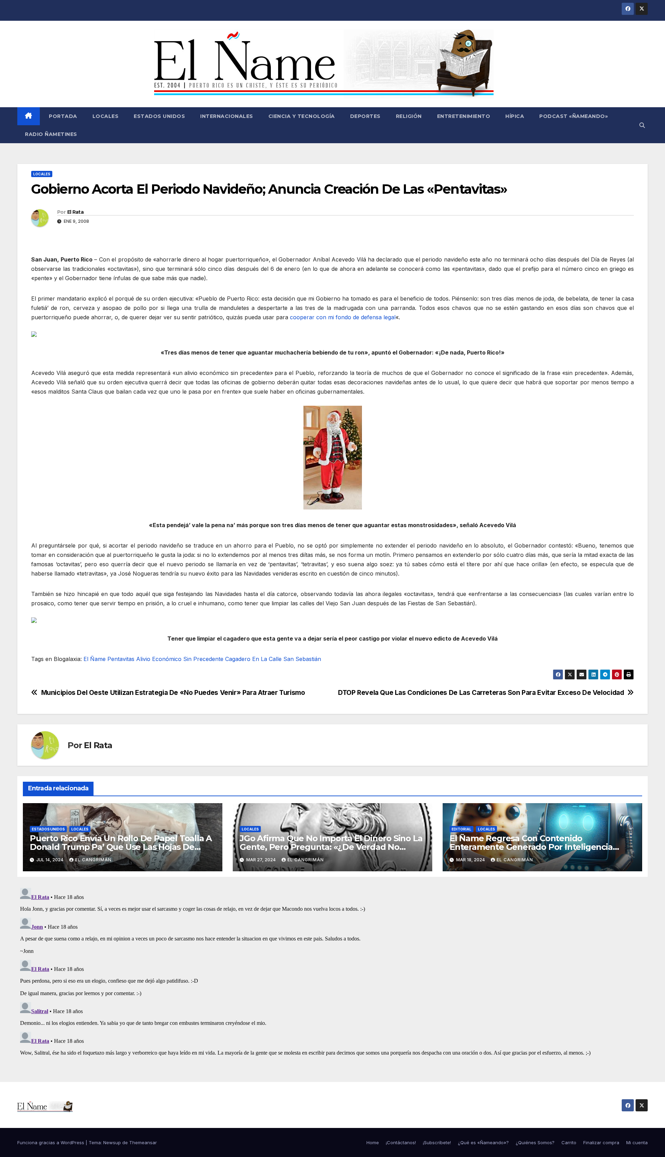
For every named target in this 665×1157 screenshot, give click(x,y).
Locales (105, 116)
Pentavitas (120, 658)
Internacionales (226, 116)
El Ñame (94, 658)
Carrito (568, 1142)
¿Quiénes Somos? (535, 1142)
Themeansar (143, 1142)
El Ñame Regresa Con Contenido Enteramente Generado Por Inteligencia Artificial (531, 847)
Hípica (514, 116)
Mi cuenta (637, 1142)
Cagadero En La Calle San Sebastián (273, 658)
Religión (409, 116)
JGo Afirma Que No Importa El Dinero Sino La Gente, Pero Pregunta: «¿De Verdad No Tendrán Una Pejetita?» (331, 847)
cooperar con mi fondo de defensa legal (343, 317)
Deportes (365, 116)
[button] (642, 125)
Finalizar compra (601, 1142)
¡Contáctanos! (401, 1142)
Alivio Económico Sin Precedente (179, 658)
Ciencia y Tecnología (301, 116)
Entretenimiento (463, 116)
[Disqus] (332, 971)
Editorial (461, 829)
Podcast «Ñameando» (573, 116)
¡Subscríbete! (437, 1142)
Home (372, 1142)
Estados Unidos (159, 116)
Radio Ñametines (51, 134)
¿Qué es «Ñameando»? (483, 1142)
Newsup (112, 1142)
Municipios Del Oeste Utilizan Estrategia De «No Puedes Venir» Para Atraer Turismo (173, 693)
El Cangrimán (93, 859)
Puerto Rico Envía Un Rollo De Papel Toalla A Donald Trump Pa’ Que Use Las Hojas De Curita (121, 847)
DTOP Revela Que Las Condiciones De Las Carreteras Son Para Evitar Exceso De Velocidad (481, 693)
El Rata (75, 212)
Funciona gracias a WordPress (51, 1142)
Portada (62, 116)
